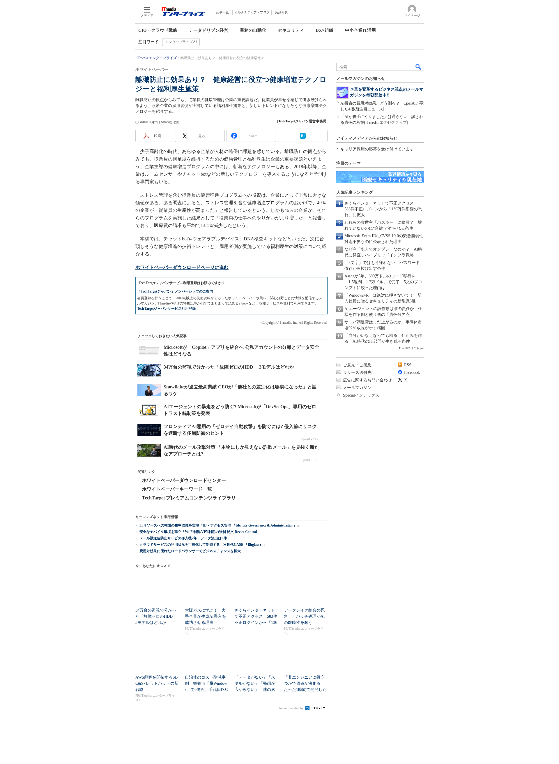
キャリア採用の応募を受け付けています (377, 149)
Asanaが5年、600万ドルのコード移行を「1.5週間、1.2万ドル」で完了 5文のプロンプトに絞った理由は (383, 282)
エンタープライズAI (181, 42)
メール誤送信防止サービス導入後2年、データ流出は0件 (183, 538)
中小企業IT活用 (360, 30)
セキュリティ (291, 30)
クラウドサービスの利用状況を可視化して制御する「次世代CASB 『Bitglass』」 (202, 545)
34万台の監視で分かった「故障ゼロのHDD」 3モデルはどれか (158, 616)
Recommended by (292, 708)
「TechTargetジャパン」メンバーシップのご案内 (175, 291)
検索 (418, 67)
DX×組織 (324, 30)
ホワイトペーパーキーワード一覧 (177, 489)
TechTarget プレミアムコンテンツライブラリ (189, 497)
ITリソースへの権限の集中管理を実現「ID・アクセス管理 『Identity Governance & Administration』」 (219, 525)
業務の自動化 (253, 30)
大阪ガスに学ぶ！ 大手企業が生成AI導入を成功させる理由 (205, 616)
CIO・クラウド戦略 (157, 30)
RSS (407, 365)
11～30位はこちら (410, 348)
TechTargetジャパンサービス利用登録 (166, 309)
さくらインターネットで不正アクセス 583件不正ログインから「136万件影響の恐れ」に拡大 (383, 209)
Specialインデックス (361, 395)
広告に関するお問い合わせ (367, 380)
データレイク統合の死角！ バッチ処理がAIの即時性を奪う (304, 616)
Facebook (412, 372)
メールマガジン (357, 387)
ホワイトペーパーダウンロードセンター (184, 480)
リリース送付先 (357, 372)
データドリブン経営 (208, 30)
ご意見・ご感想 (357, 365)
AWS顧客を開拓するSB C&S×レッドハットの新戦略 (156, 683)
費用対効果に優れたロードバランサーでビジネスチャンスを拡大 (190, 551)
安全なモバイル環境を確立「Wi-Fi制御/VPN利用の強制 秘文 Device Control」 (199, 532)
